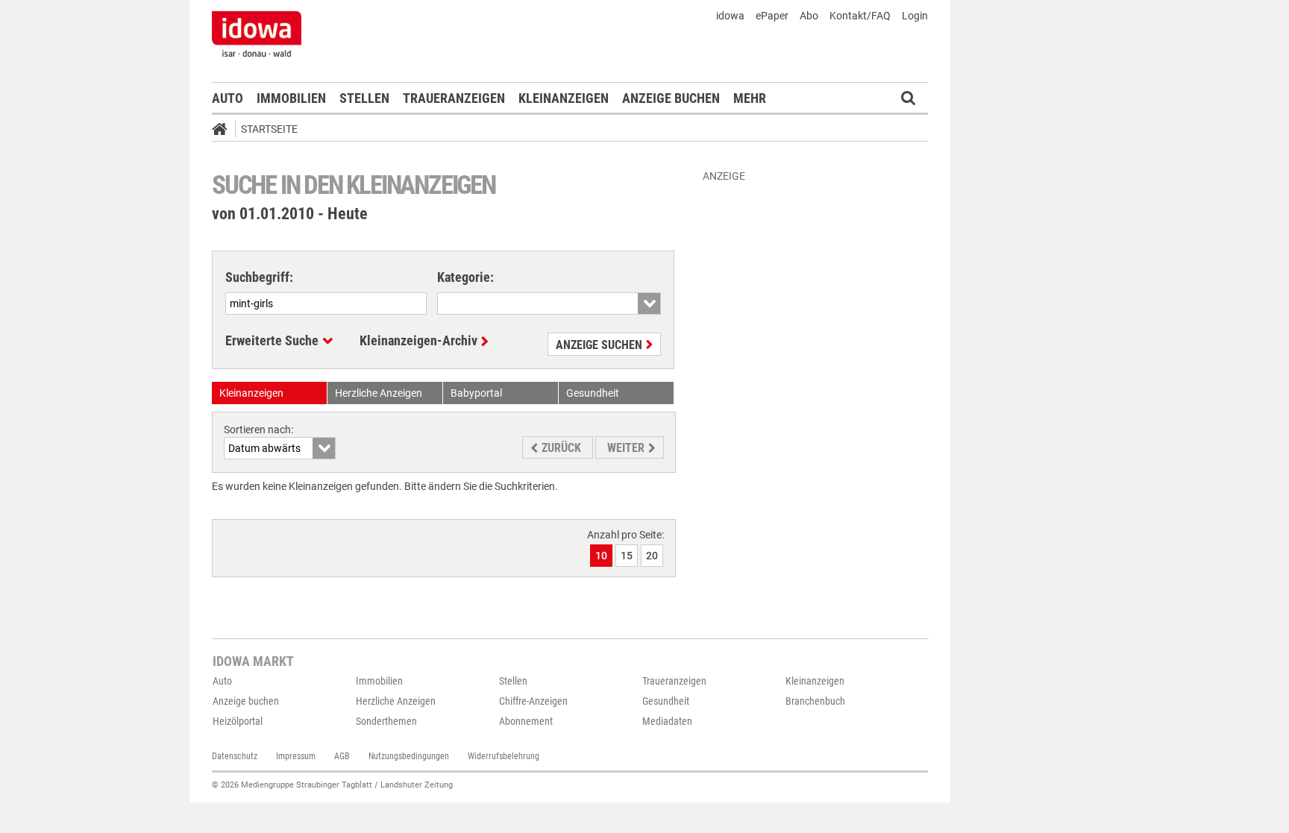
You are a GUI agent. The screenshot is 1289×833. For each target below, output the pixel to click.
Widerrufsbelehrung (503, 756)
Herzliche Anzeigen (396, 701)
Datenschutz (234, 756)
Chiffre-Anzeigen (533, 701)
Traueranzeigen (454, 98)
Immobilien (291, 98)
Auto (227, 98)
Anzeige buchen (671, 98)
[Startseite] (224, 131)
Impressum (296, 756)
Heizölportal (238, 721)
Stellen (364, 98)
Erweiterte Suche (272, 340)
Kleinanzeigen (563, 98)
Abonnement (526, 721)
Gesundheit (665, 701)
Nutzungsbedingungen (408, 756)
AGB (342, 756)
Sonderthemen (386, 721)
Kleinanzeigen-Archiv (418, 340)
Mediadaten (667, 721)
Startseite (269, 129)
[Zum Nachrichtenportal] (256, 33)
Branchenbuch (815, 701)
